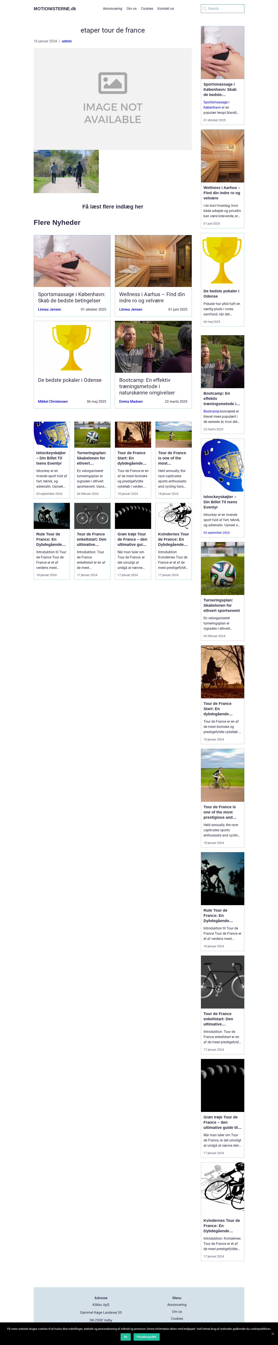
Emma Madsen (131, 401)
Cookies (147, 9)
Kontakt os (165, 9)
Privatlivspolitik (146, 1336)
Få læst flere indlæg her (112, 207)
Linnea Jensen (49, 309)
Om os (132, 9)
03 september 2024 (217, 532)
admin (67, 41)
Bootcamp (211, 411)
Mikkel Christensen (53, 401)
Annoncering (112, 9)
